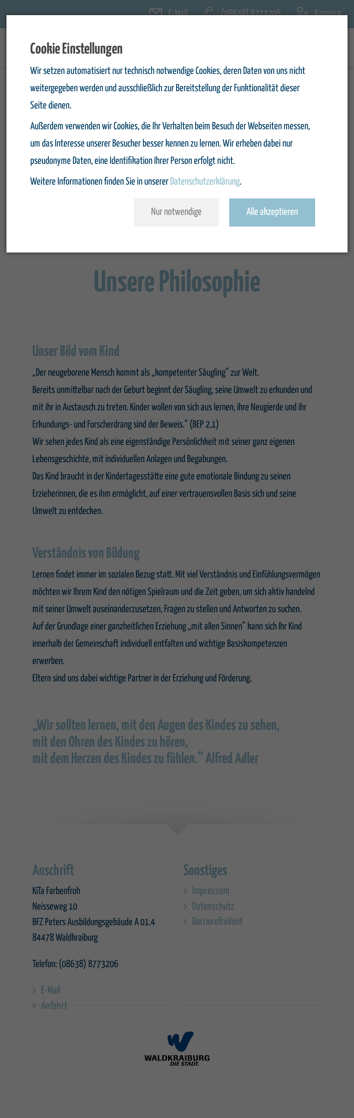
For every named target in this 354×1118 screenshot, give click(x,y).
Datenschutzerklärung (205, 182)
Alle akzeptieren (272, 212)
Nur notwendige (176, 212)
